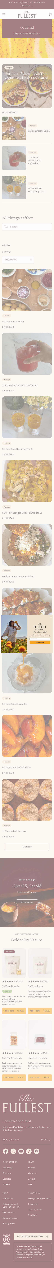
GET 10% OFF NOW (40, 642)
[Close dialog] (51, 617)
